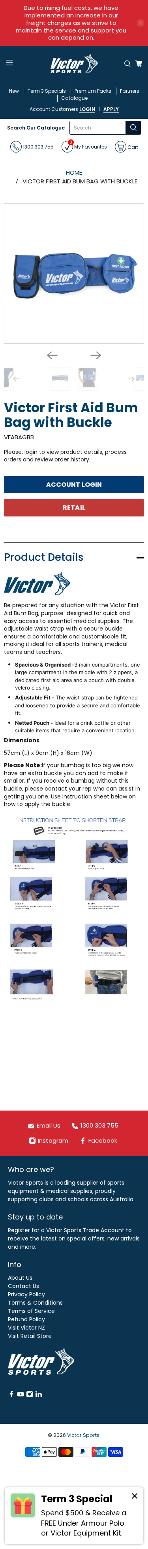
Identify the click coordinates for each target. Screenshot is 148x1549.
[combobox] (97, 128)
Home (74, 172)
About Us (20, 1278)
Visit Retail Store (30, 1336)
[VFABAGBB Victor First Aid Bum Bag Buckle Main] (74, 273)
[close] (140, 23)
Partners (129, 91)
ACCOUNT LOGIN (74, 484)
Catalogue (74, 98)
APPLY (111, 109)
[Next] (96, 355)
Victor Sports (83, 1435)
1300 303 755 (38, 146)
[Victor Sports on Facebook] (11, 1396)
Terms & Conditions (35, 1303)
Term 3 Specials (47, 91)
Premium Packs (93, 91)
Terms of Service (31, 1311)
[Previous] (52, 355)
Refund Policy (26, 1319)
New (14, 91)
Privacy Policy (26, 1294)
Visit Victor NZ (26, 1328)
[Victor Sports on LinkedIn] (38, 1396)
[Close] (134, 1497)
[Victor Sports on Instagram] (29, 1396)
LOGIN (87, 109)
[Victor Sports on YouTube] (20, 1396)
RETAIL (74, 507)
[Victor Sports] (74, 64)
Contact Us (23, 1286)
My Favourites (88, 145)
